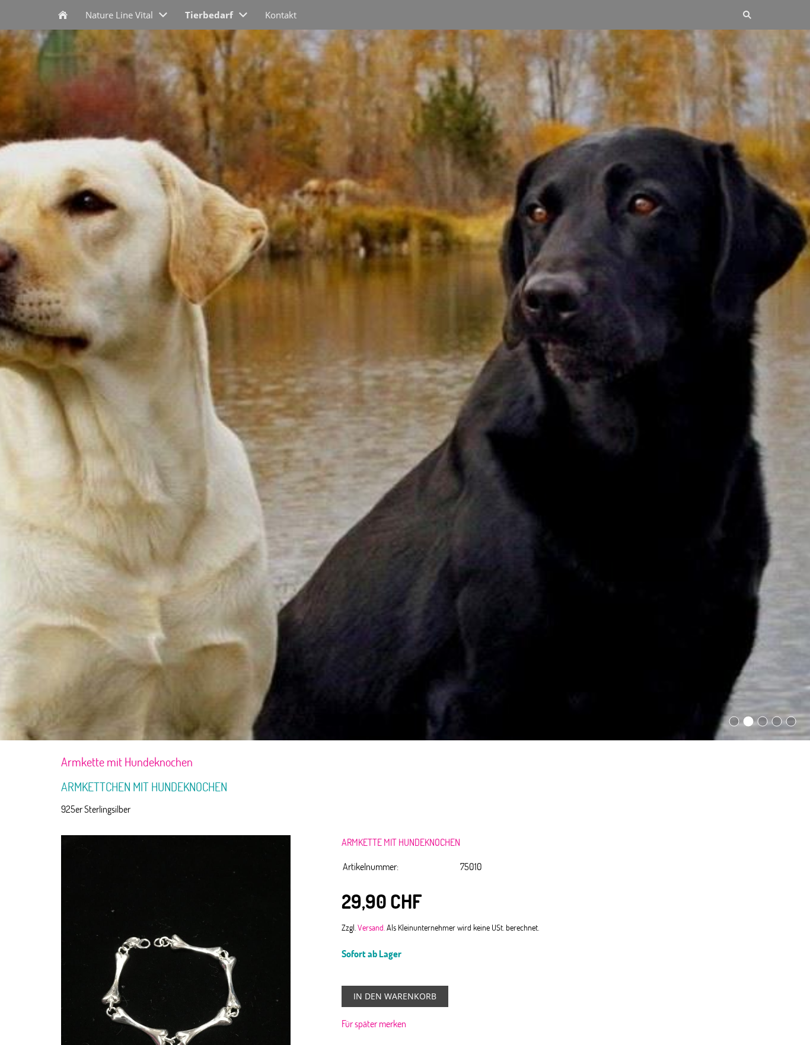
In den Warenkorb (394, 996)
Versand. (371, 927)
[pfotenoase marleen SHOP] (62, 15)
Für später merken (374, 1024)
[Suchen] (747, 15)
